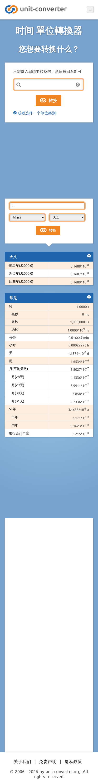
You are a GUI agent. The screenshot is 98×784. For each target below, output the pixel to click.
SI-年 (12, 409)
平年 (14, 417)
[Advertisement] (49, 160)
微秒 (14, 321)
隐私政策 (73, 761)
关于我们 (22, 761)
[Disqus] (49, 587)
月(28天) (17, 377)
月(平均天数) (18, 368)
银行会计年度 (19, 433)
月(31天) (17, 401)
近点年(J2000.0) (21, 273)
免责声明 (48, 761)
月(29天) (17, 385)
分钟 (12, 337)
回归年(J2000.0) (21, 281)
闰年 (14, 425)
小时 (12, 345)
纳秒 (14, 329)
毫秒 (14, 314)
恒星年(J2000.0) (21, 265)
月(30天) (17, 393)
